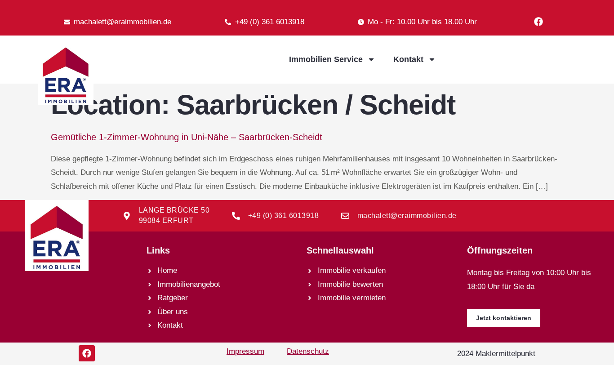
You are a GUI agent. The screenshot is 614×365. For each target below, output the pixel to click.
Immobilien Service (326, 59)
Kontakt (408, 59)
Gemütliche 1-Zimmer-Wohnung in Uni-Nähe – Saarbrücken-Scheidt (186, 137)
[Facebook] (538, 21)
